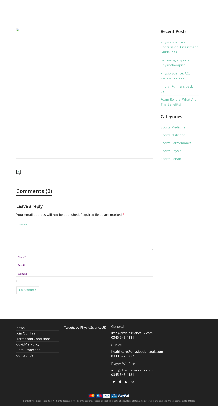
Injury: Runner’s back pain (177, 88)
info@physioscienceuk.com (132, 333)
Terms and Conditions (33, 338)
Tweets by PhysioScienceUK (85, 327)
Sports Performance (176, 143)
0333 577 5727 (122, 356)
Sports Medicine (173, 127)
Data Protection (28, 349)
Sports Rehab (171, 158)
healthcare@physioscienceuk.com (137, 351)
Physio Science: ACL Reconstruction (176, 75)
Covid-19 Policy (27, 344)
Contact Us (24, 355)
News (20, 327)
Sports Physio (171, 151)
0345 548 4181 (122, 337)
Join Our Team (27, 333)
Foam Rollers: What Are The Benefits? (178, 101)
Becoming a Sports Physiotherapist (175, 62)
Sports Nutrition (173, 135)
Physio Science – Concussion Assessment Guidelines (179, 47)
